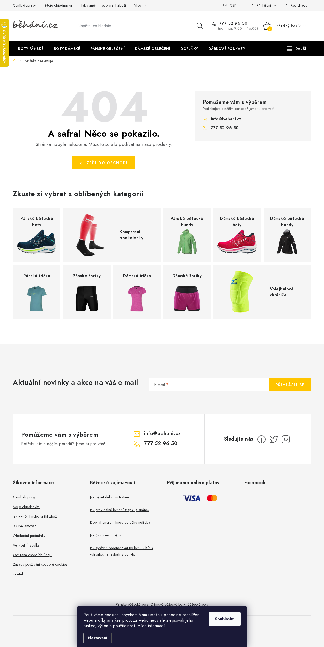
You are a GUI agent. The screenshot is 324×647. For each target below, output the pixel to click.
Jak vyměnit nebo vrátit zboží (103, 5)
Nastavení (97, 638)
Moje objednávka (58, 5)
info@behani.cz (226, 119)
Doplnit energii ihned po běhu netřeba (120, 522)
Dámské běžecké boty (168, 604)
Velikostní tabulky (26, 545)
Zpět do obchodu (108, 162)
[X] (274, 439)
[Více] (296, 48)
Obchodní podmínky (29, 535)
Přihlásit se (290, 384)
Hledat (200, 25)
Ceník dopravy (24, 5)
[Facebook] (261, 439)
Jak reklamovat (24, 526)
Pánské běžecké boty (132, 604)
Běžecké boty (198, 604)
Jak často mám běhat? (107, 535)
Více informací (151, 626)
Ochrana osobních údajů (32, 554)
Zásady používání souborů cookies (40, 564)
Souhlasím (224, 619)
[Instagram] (286, 439)
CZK (233, 5)
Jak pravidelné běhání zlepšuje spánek (120, 509)
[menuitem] (31, 48)
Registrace (299, 5)
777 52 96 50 (233, 23)
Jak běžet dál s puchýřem (109, 497)
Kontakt (19, 574)
